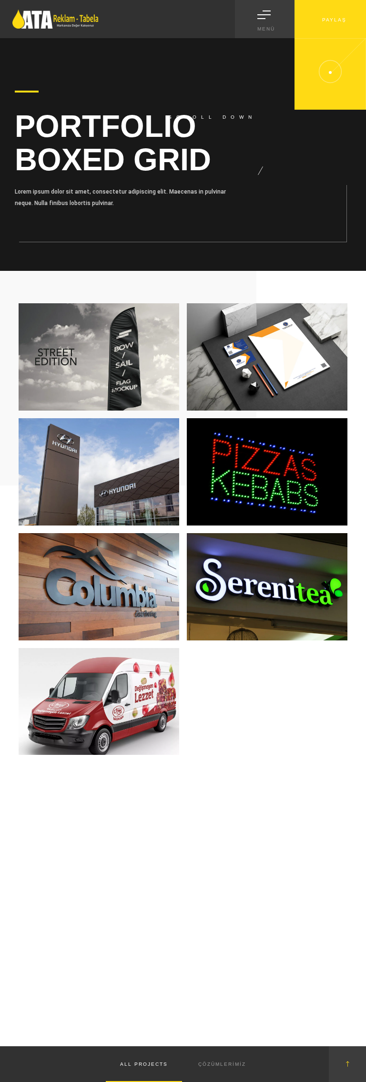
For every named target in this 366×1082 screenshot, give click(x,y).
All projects (144, 1064)
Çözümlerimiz (222, 1064)
